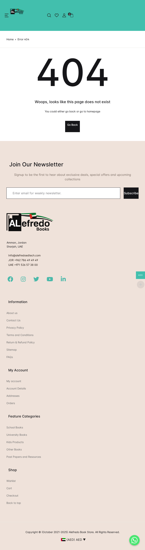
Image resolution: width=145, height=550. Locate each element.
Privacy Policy (15, 327)
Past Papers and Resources (23, 456)
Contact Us (13, 320)
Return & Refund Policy (20, 342)
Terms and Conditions (19, 335)
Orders (10, 403)
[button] (6, 15)
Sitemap (11, 349)
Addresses (12, 395)
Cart (9, 488)
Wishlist (11, 480)
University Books (16, 434)
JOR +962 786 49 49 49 (23, 260)
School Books (14, 427)
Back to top (13, 502)
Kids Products (15, 442)
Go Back (72, 124)
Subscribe (131, 193)
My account (13, 381)
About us (11, 313)
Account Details (16, 388)
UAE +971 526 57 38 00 (23, 264)
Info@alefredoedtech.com (24, 255)
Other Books (14, 449)
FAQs (9, 357)
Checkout (12, 495)
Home (10, 39)
